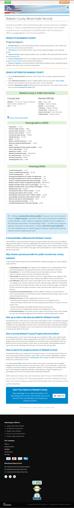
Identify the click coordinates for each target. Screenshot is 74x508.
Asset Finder (60, 81)
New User (65, 2)
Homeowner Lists (37, 357)
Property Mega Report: (16, 59)
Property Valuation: (15, 63)
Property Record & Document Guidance (18, 467)
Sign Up (60, 396)
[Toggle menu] (67, 8)
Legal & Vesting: (13, 54)
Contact (7, 449)
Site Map (7, 454)
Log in (8, 2)
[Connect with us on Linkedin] (14, 476)
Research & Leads (25, 87)
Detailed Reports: (14, 45)
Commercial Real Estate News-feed (17, 472)
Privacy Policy (8, 452)
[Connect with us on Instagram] (10, 476)
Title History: (12, 50)
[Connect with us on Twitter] (6, 476)
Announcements (9, 447)
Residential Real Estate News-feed (17, 469)
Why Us (7, 444)
